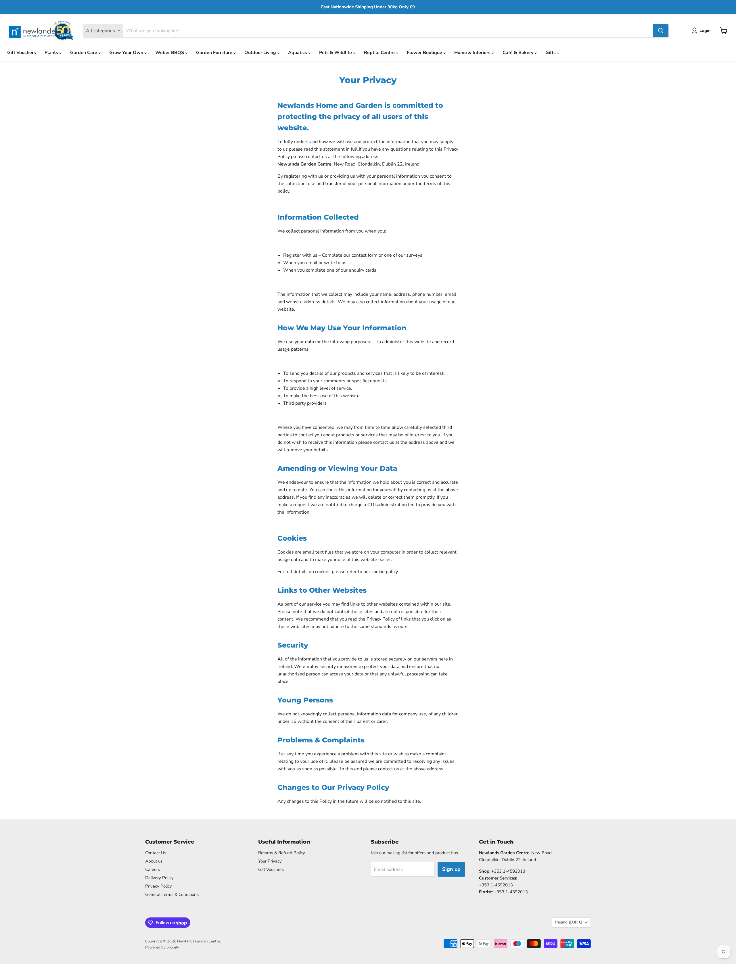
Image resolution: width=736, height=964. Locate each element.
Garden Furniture (214, 52)
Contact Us (155, 853)
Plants (52, 52)
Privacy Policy (158, 886)
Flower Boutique (425, 52)
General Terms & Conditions (172, 894)
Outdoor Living (260, 52)
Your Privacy (270, 861)
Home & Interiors (473, 52)
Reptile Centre (380, 52)
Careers (152, 869)
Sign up (451, 869)
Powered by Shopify (162, 947)
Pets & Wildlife (336, 52)
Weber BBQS (170, 52)
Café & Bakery (518, 52)
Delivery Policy (159, 878)
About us (153, 861)
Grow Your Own (126, 52)
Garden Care (84, 52)
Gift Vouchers (21, 52)
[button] (702, 30)
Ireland (568, 922)
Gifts (551, 52)
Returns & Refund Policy (281, 853)
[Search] (660, 30)
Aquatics (298, 52)
